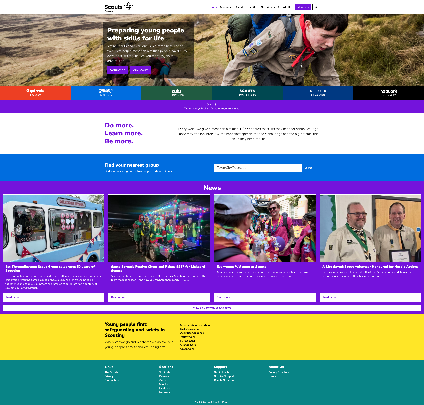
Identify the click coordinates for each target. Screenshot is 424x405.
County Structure (224, 380)
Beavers (164, 376)
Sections (225, 7)
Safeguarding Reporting (195, 325)
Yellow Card (187, 337)
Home (214, 7)
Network (164, 392)
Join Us (252, 7)
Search (308, 168)
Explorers (165, 388)
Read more (12, 297)
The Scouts (111, 372)
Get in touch (221, 372)
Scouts (163, 384)
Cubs (162, 380)
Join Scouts (140, 70)
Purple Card (187, 341)
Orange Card (188, 345)
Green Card (187, 349)
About (239, 7)
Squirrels (164, 372)
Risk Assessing (189, 329)
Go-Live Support (224, 376)
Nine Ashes (268, 7)
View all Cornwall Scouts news (212, 308)
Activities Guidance (192, 333)
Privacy (109, 376)
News (272, 376)
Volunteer (117, 70)
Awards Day (285, 7)
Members (303, 7)
